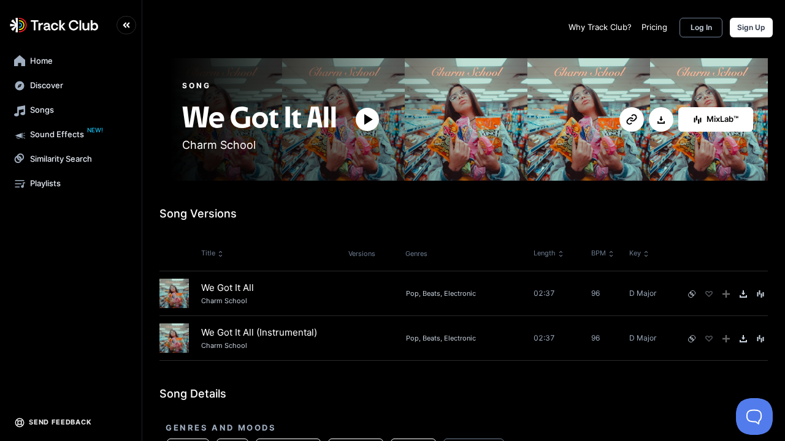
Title (208, 253)
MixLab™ (722, 119)
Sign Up (751, 27)
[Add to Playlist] (726, 294)
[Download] (661, 120)
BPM (598, 253)
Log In (701, 27)
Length (545, 253)
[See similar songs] (691, 294)
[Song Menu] (760, 294)
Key (635, 253)
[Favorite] (709, 294)
